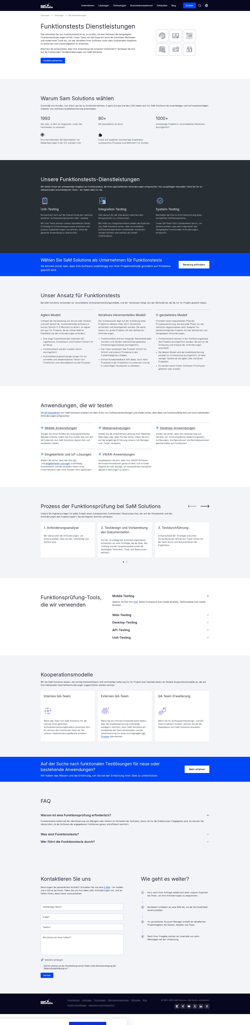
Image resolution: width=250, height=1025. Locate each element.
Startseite (45, 15)
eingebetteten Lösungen (58, 463)
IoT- (75, 460)
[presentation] (192, 506)
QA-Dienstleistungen (77, 15)
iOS (135, 602)
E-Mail (107, 887)
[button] (123, 561)
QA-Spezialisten (52, 412)
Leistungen (58, 15)
